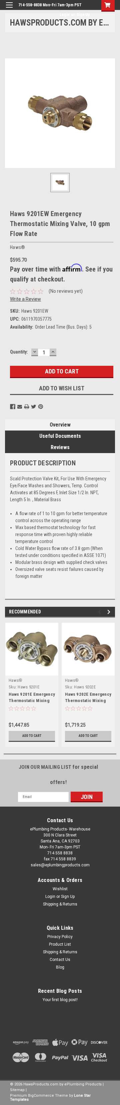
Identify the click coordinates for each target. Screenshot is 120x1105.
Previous (100, 611)
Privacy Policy (60, 936)
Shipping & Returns (60, 904)
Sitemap (17, 1090)
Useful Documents (60, 436)
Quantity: (19, 352)
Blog (60, 967)
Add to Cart (31, 736)
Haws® (15, 680)
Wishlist (60, 889)
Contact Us (60, 959)
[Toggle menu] (9, 9)
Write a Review (25, 299)
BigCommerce (41, 1095)
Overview (60, 425)
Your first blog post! (60, 999)
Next (109, 611)
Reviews (60, 447)
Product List (60, 944)
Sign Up (83, 14)
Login (64, 14)
